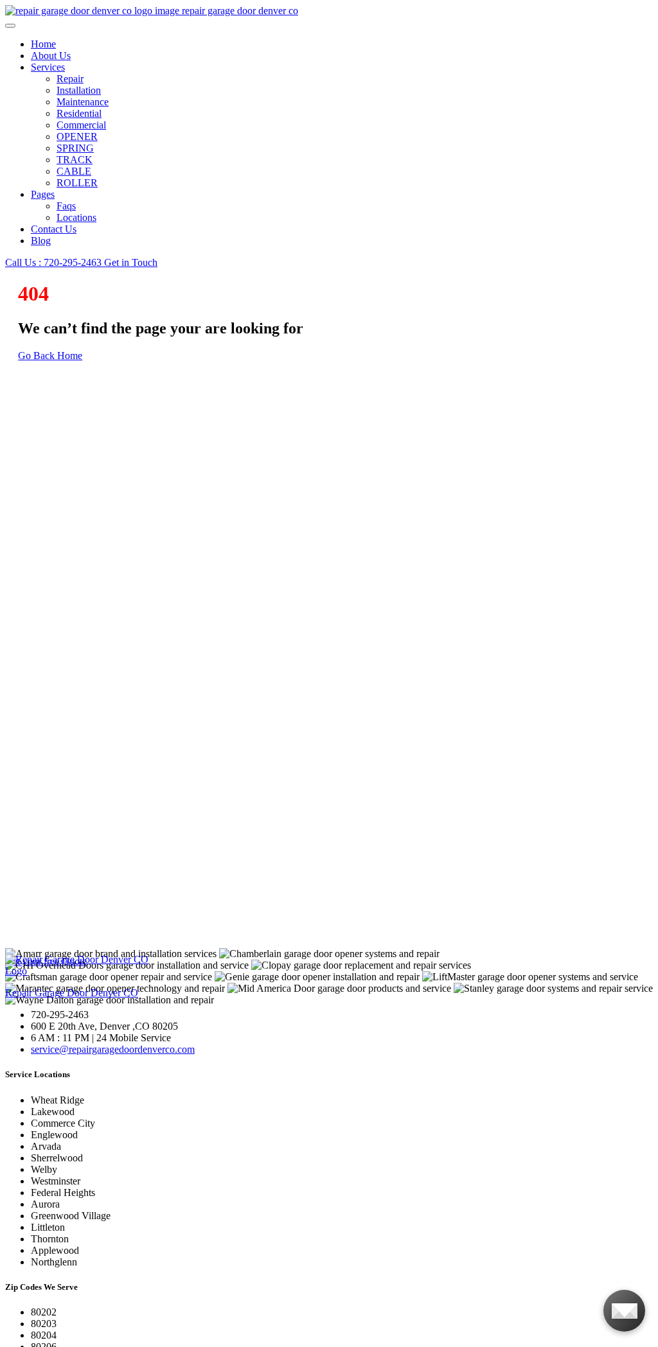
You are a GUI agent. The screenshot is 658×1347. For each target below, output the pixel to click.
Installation (79, 90)
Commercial (81, 124)
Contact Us (53, 229)
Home (43, 44)
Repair (70, 78)
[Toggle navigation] (10, 26)
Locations (76, 217)
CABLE (74, 171)
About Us (51, 55)
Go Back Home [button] (50, 355)
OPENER (77, 136)
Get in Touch (130, 262)
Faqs (66, 205)
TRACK (75, 159)
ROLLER (77, 182)
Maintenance (83, 101)
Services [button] (48, 67)
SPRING (75, 148)
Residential (79, 113)
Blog (41, 240)
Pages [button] (43, 194)
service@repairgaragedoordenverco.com (113, 1049)
